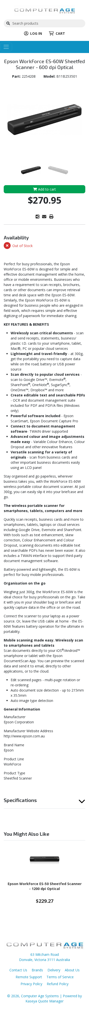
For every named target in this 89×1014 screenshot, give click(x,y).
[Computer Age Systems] (44, 10)
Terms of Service (60, 977)
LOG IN (36, 33)
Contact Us (18, 970)
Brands (37, 970)
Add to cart (46, 189)
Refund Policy (57, 983)
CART (60, 33)
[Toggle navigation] (6, 47)
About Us (72, 970)
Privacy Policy (31, 983)
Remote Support (29, 977)
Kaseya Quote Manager (44, 1001)
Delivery (53, 970)
